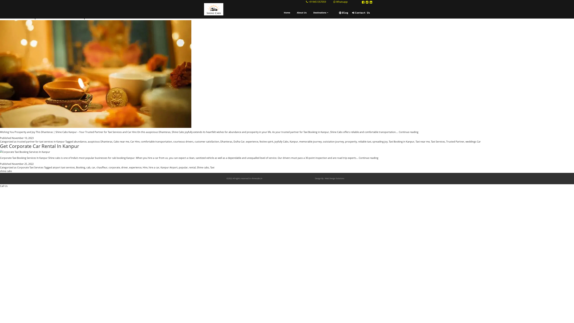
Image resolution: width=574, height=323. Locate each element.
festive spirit (266, 141)
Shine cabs (203, 167)
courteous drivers (183, 141)
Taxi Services (438, 141)
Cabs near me (121, 141)
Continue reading (408, 132)
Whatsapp (342, 1)
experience (252, 141)
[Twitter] (367, 2)
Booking (80, 167)
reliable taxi (364, 141)
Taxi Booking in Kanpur (401, 141)
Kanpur (294, 141)
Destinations (319, 12)
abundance (80, 141)
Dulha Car (239, 141)
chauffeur (101, 167)
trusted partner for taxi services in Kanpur (41, 141)
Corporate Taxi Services (30, 167)
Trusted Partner (455, 141)
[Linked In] (371, 2)
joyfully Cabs (281, 141)
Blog (345, 12)
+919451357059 (317, 1)
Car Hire (135, 141)
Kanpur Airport (169, 167)
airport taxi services (64, 167)
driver (124, 167)
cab (88, 167)
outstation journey (333, 141)
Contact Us (362, 12)
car (93, 167)
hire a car (154, 167)
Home (287, 12)
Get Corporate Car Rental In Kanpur (39, 146)
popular (183, 167)
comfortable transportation (156, 141)
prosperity (351, 141)
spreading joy (380, 141)
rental (192, 167)
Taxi (212, 167)
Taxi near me (423, 141)
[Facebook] (363, 2)
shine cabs (6, 171)
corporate (114, 167)
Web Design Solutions (334, 178)
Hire (145, 167)
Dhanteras (226, 141)
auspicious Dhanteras (100, 141)
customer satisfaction (207, 141)
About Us (302, 12)
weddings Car (473, 141)
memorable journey (310, 141)
